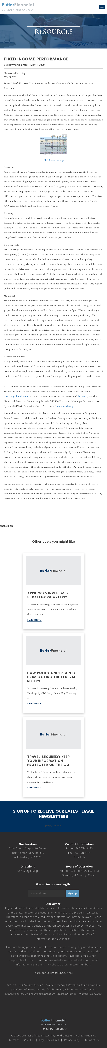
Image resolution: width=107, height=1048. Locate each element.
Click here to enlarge (53, 160)
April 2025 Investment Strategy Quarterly (49, 595)
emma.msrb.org (64, 406)
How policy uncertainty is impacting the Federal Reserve (51, 677)
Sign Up (72, 893)
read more (34, 619)
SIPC (31, 1040)
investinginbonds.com (16, 396)
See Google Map (27, 871)
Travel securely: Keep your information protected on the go (48, 761)
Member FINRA (17, 1040)
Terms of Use (92, 1040)
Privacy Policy (71, 1040)
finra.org (82, 396)
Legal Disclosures (49, 1040)
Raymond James (18, 64)
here (61, 972)
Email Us (79, 857)
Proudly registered (88, 1046)
